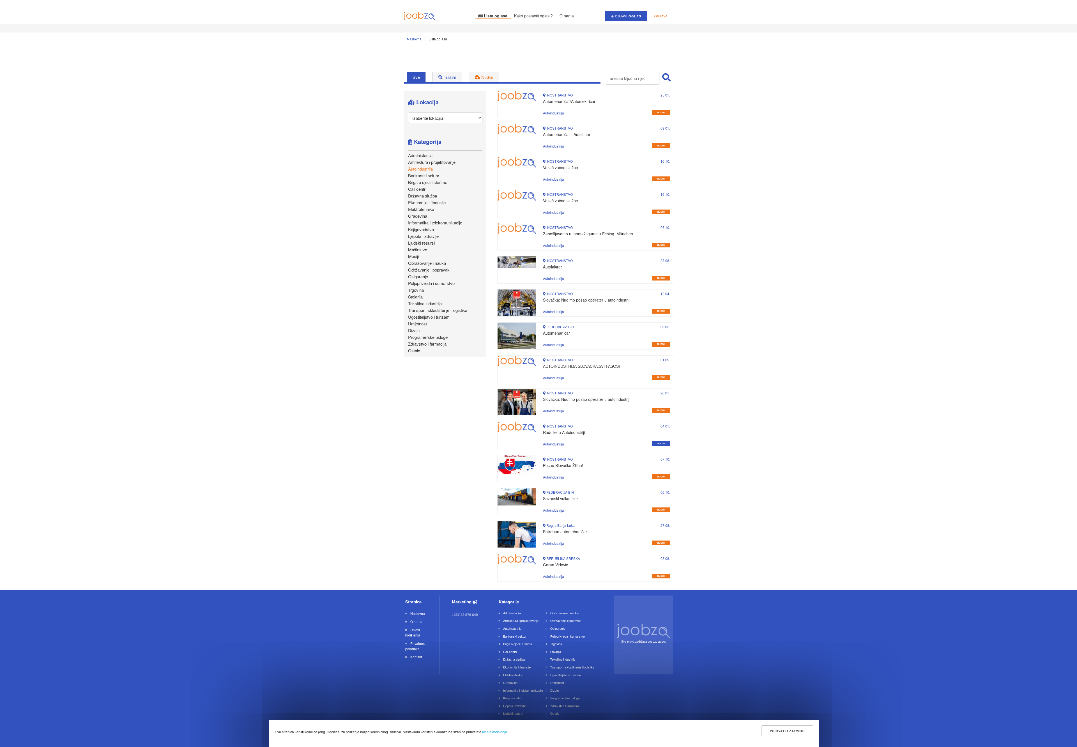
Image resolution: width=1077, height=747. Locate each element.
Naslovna (414, 38)
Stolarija (415, 297)
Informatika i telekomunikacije (435, 223)
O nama (567, 16)
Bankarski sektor (423, 175)
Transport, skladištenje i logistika (437, 310)
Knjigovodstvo (421, 229)
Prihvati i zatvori (787, 731)
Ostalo (414, 350)
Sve (416, 77)
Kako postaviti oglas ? (534, 16)
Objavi (627, 16)
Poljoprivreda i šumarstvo (431, 283)
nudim (661, 112)
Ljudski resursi (421, 243)
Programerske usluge (428, 337)
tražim (661, 443)
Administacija (420, 155)
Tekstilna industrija (425, 303)
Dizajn (414, 330)
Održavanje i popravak (429, 270)
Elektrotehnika (421, 209)
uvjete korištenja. (495, 731)
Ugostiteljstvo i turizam (429, 317)
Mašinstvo (417, 249)
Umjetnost (417, 324)
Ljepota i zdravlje (423, 236)
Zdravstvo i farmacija (427, 344)
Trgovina (416, 290)
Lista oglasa (495, 16)
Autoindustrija (420, 169)
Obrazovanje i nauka (427, 263)
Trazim (449, 77)
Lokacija (427, 102)
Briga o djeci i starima (427, 182)
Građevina (417, 216)
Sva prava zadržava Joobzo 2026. (643, 641)
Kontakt (416, 656)
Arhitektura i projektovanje (431, 162)
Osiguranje (418, 276)
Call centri (417, 189)
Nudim (486, 77)
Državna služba (422, 196)
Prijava (660, 16)
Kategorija (426, 141)
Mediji (413, 256)
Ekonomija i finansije (427, 202)
